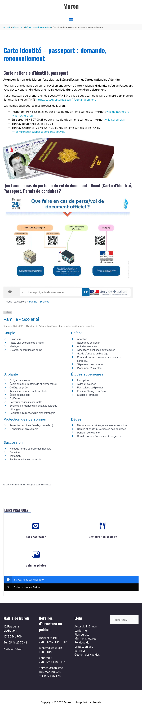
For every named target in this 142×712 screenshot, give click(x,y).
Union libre (15, 339)
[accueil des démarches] (10, 291)
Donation (15, 452)
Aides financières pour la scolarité (28, 391)
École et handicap (20, 394)
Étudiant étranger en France (92, 391)
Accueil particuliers (16, 301)
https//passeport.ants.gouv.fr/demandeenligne (66, 99)
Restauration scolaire (102, 537)
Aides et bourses (86, 383)
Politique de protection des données (83, 646)
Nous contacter (36, 537)
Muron (71, 6)
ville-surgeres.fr (115, 119)
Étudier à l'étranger (87, 394)
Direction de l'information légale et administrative (28, 485)
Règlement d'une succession (26, 459)
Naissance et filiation (88, 342)
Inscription (83, 380)
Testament (15, 455)
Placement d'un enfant (89, 368)
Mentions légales (85, 638)
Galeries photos (35, 565)
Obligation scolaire (20, 380)
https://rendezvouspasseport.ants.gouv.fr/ (38, 132)
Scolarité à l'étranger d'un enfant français (32, 412)
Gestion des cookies (87, 654)
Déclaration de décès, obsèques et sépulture (102, 425)
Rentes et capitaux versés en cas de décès (101, 428)
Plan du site (81, 634)
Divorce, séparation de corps (26, 349)
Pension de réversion (89, 432)
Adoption (82, 339)
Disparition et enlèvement (24, 428)
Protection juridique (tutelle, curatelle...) (31, 425)
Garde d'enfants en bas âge (92, 353)
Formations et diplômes (90, 387)
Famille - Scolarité (39, 301)
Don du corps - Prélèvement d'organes (99, 436)
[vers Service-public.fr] (109, 292)
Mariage (14, 346)
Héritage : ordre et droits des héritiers (30, 448)
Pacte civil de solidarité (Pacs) (27, 342)
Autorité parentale (87, 346)
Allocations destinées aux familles (96, 349)
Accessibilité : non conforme (85, 628)
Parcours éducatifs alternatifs (26, 402)
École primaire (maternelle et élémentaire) (33, 383)
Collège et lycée (19, 387)
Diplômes (15, 398)
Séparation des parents (90, 364)
